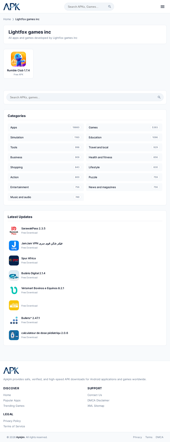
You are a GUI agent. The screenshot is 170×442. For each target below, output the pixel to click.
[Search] (110, 7)
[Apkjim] (11, 6)
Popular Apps (12, 400)
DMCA (159, 437)
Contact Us (94, 395)
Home (7, 19)
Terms (148, 437)
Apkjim (20, 437)
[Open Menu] (162, 6)
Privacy (137, 437)
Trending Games (13, 405)
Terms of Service (14, 426)
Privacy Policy (12, 421)
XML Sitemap (95, 405)
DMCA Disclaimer (98, 400)
